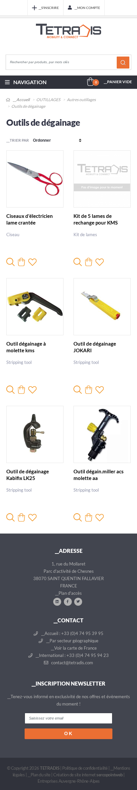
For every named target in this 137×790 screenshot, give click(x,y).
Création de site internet (88, 774)
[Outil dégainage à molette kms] (35, 306)
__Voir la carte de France (73, 648)
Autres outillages (81, 99)
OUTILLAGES (48, 99)
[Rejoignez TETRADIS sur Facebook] (68, 601)
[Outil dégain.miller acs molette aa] (102, 434)
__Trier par (17, 140)
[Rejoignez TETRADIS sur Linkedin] (57, 601)
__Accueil (21, 99)
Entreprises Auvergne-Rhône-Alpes (69, 781)
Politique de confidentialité (85, 768)
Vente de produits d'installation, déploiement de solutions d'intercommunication (68, 37)
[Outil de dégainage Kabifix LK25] (35, 434)
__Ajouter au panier (21, 262)
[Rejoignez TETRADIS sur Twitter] (78, 601)
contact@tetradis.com (71, 662)
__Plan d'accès (68, 593)
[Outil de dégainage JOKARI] (102, 306)
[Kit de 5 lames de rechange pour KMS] (102, 179)
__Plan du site (39, 774)
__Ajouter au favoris (32, 262)
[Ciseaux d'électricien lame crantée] (35, 179)
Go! (123, 63)
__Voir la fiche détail (10, 262)
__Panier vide (118, 81)
